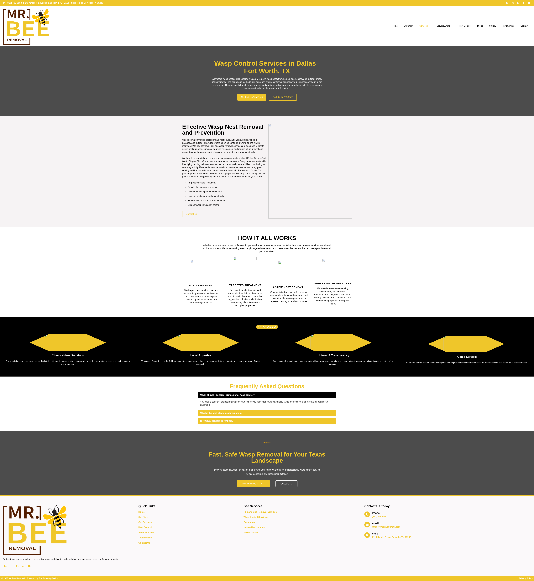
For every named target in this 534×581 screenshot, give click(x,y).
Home (395, 26)
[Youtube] (529, 3)
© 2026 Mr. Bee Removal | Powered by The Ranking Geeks (29, 578)
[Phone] (367, 514)
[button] (267, 395)
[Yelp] (523, 3)
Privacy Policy (526, 578)
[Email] (367, 524)
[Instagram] (512, 3)
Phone (376, 513)
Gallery (492, 26)
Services (423, 26)
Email (375, 523)
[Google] (518, 3)
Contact (524, 26)
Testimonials (508, 26)
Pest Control (465, 26)
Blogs (480, 26)
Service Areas (443, 26)
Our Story (408, 26)
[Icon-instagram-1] (11, 566)
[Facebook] (507, 3)
